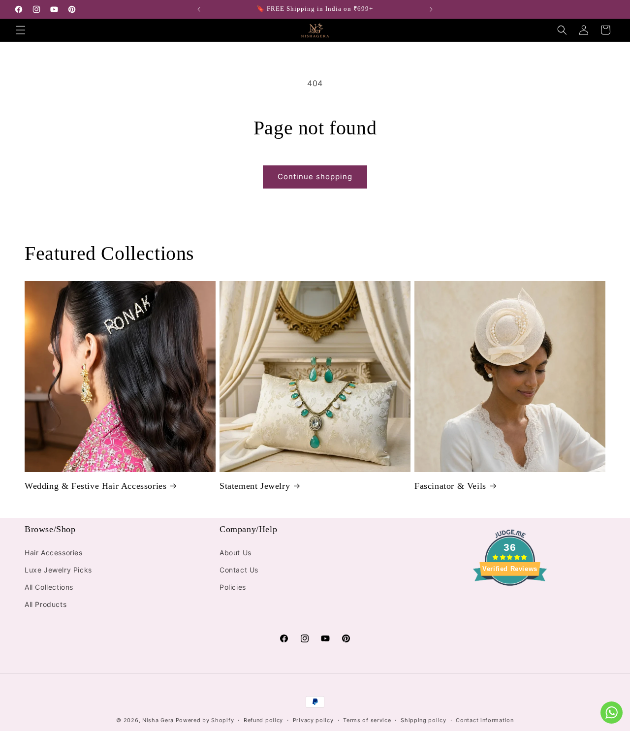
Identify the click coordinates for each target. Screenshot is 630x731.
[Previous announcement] (199, 9)
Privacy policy (313, 719)
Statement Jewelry (255, 486)
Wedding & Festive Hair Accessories (95, 486)
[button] (21, 30)
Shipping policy (423, 719)
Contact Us (239, 570)
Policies (233, 587)
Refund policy (263, 719)
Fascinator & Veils (450, 486)
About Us (236, 552)
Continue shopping (315, 176)
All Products (45, 604)
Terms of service (367, 719)
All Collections (49, 587)
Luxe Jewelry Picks (58, 570)
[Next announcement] (431, 9)
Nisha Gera (158, 720)
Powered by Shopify (205, 720)
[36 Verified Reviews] (510, 603)
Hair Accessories (54, 552)
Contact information (484, 719)
